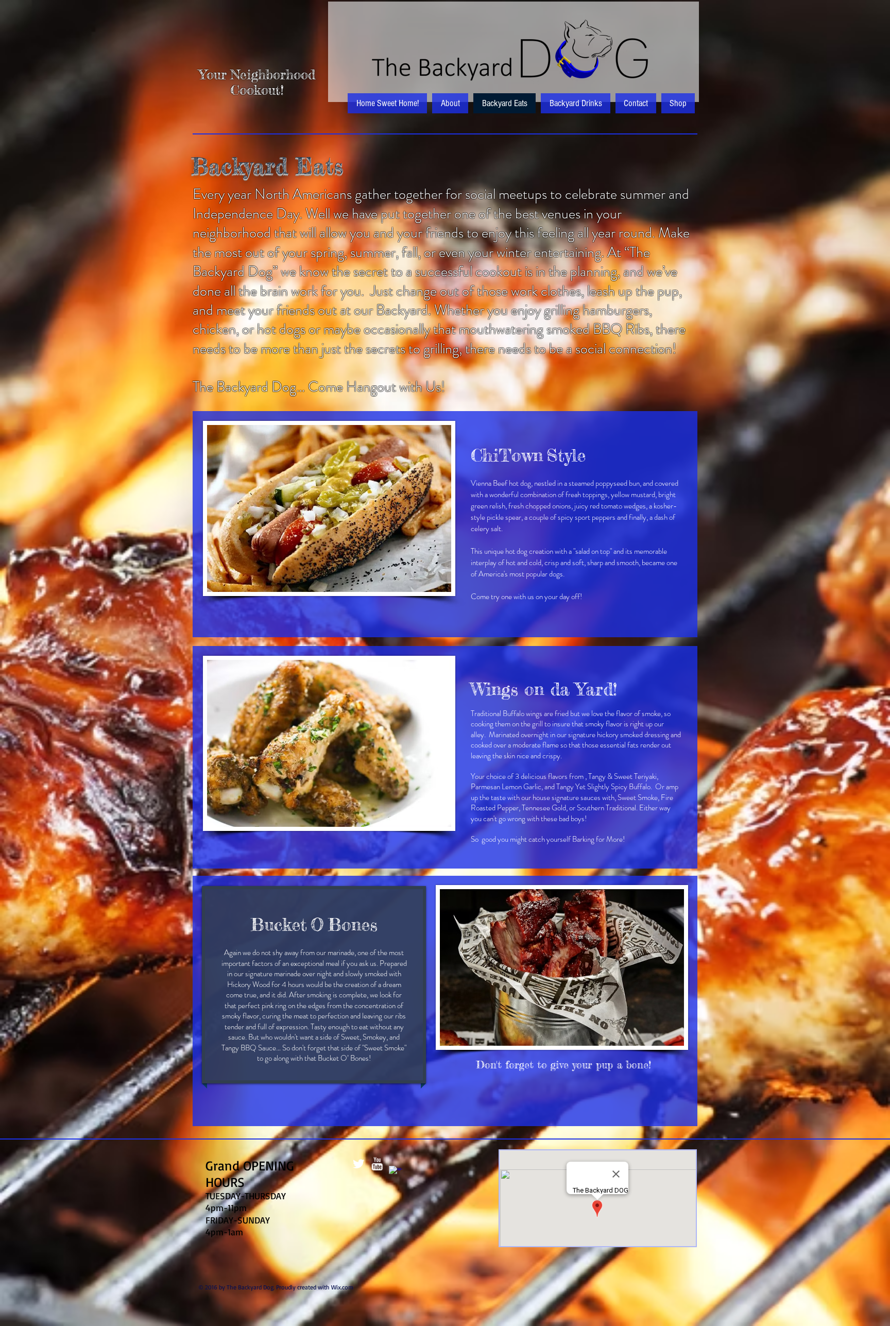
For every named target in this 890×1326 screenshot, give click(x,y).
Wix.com (342, 1287)
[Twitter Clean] (358, 1163)
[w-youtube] (377, 1163)
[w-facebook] (395, 1172)
